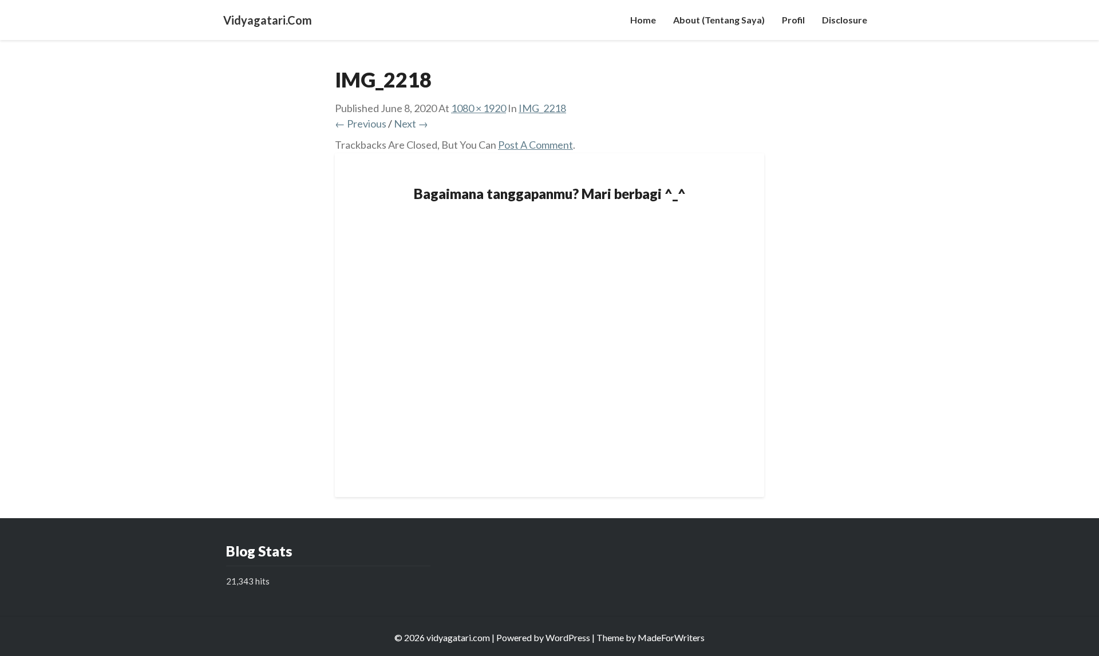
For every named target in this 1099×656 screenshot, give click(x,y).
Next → (411, 123)
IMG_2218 (542, 108)
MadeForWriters (671, 637)
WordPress (567, 637)
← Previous (360, 123)
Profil (793, 19)
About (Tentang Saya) (719, 19)
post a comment (535, 144)
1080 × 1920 (478, 108)
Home (643, 19)
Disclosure (844, 19)
